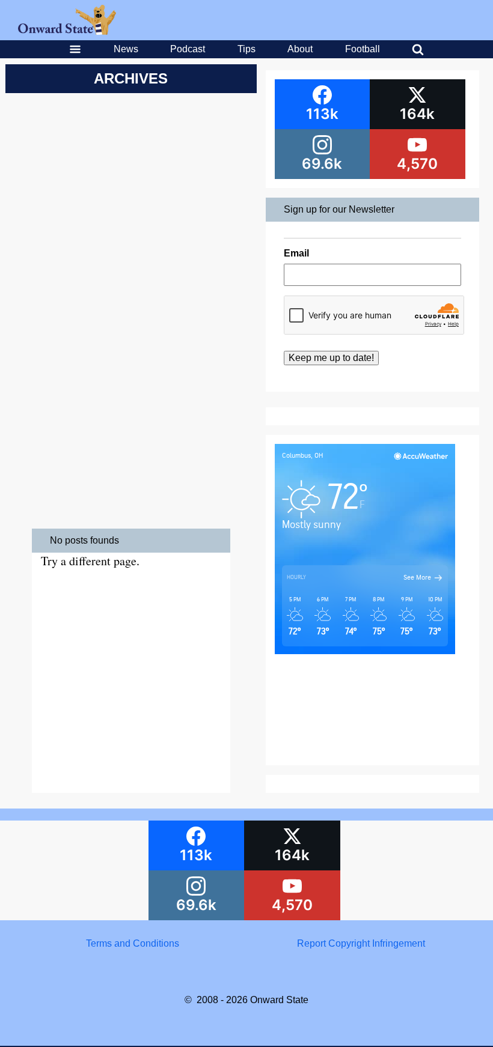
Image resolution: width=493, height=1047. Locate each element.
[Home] (67, 31)
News (126, 49)
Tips (246, 49)
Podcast (187, 49)
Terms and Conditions (132, 943)
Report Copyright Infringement (361, 943)
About (300, 49)
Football (362, 49)
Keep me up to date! (331, 358)
